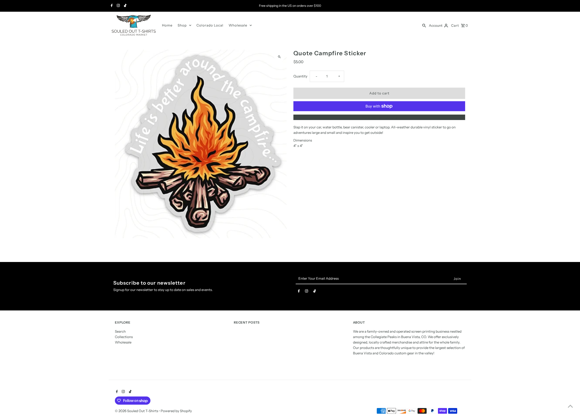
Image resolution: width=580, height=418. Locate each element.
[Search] (424, 25)
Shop (182, 25)
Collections (124, 337)
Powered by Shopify (176, 411)
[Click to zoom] (279, 57)
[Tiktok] (124, 5)
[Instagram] (118, 5)
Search (120, 331)
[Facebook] (111, 5)
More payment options (379, 117)
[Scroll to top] (570, 406)
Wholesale (238, 25)
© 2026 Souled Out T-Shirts (137, 411)
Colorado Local (209, 25)
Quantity (300, 76)
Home (167, 25)
